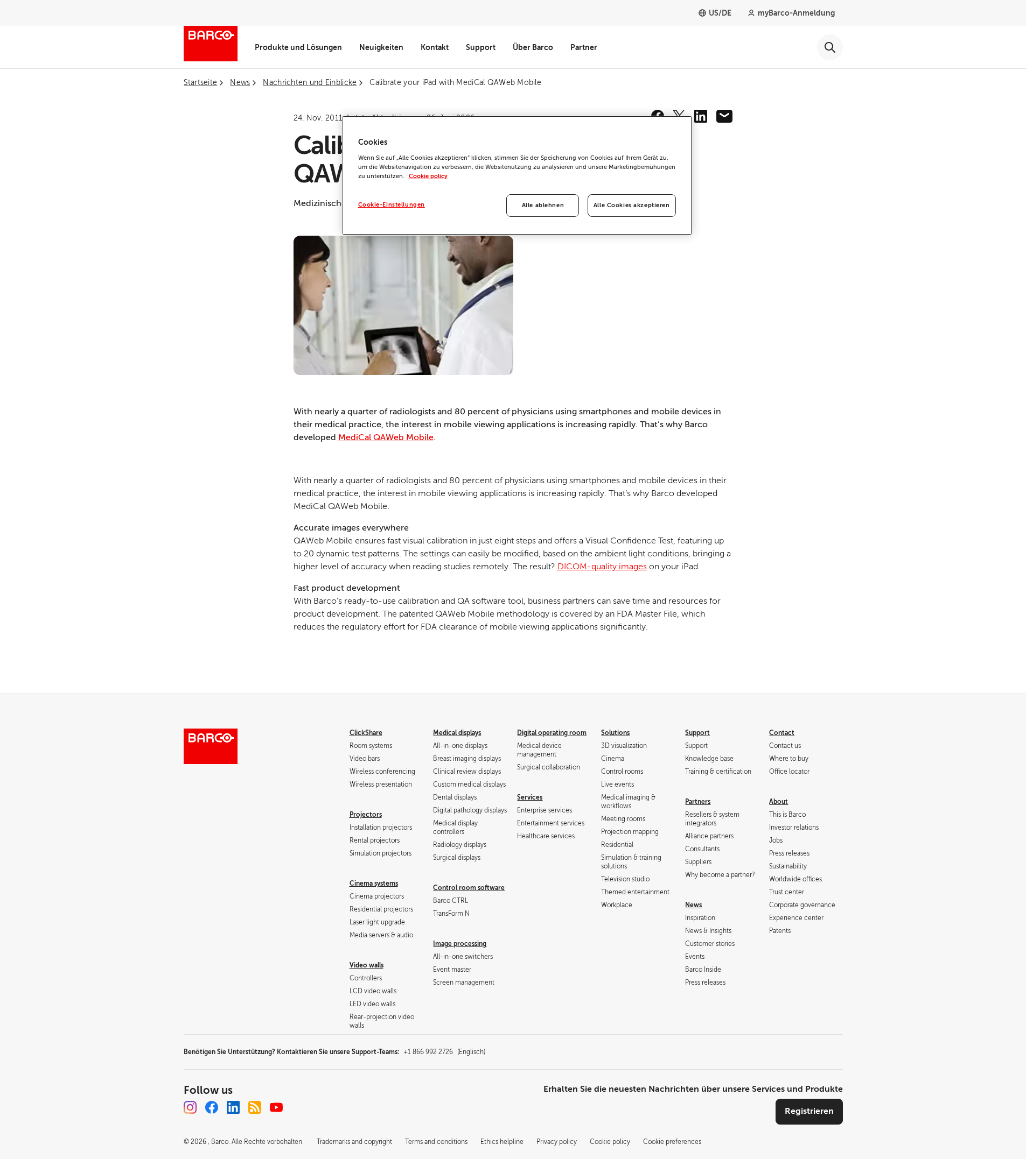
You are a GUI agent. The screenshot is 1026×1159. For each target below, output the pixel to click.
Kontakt (435, 47)
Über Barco (533, 47)
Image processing (459, 944)
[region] (517, 175)
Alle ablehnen (543, 205)
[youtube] (276, 1107)
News (693, 905)
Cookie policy (428, 176)
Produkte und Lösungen (298, 47)
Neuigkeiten (381, 47)
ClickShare (366, 733)
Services (529, 797)
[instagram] (190, 1107)
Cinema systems (374, 883)
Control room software (469, 888)
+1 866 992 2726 (444, 1052)
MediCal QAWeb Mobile (386, 437)
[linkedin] (700, 116)
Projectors (366, 814)
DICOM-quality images (602, 566)
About (778, 801)
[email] (724, 116)
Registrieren (809, 1111)
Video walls (366, 965)
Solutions (615, 733)
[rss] (254, 1107)
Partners (697, 801)
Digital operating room (552, 733)
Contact (781, 733)
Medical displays (457, 733)
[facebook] (211, 1107)
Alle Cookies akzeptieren (632, 205)
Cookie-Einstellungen (391, 204)
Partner (583, 47)
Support (480, 47)
